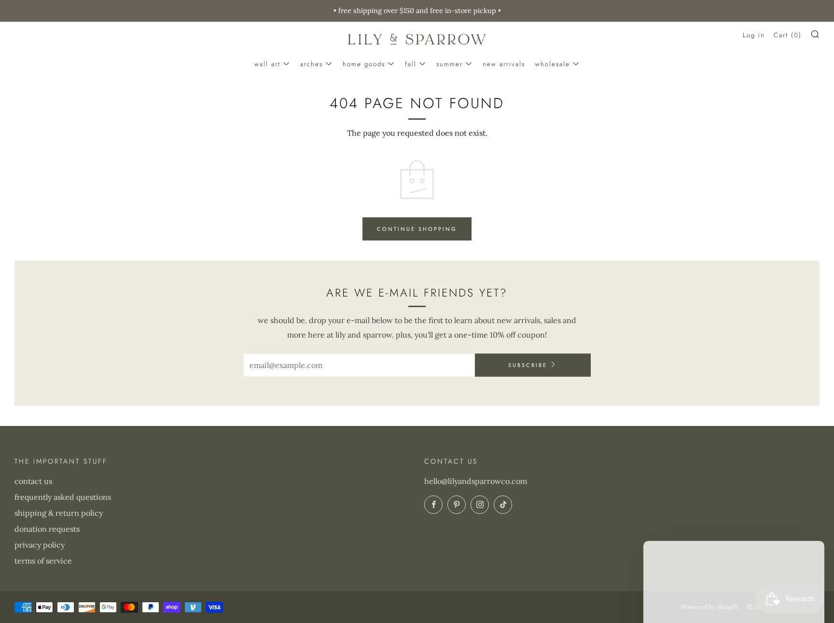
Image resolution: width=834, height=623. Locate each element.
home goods (364, 64)
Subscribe (527, 365)
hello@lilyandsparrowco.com (475, 481)
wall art (267, 64)
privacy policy (39, 545)
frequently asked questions (62, 497)
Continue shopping (417, 229)
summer (449, 64)
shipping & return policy (58, 513)
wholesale (552, 64)
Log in (754, 35)
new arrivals (504, 64)
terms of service (43, 561)
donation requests (47, 529)
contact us (33, 481)
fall (411, 64)
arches (311, 64)
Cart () (788, 35)
